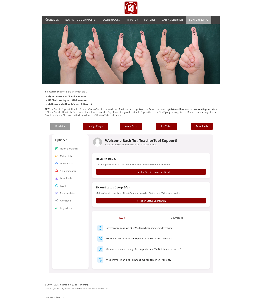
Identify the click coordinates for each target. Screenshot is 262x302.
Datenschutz (60, 297)
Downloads (177, 217)
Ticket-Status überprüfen (153, 200)
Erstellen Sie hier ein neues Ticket (153, 171)
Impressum (49, 297)
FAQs (122, 217)
